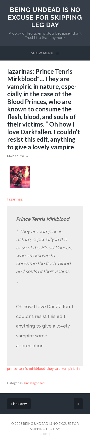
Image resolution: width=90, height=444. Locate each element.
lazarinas (14, 199)
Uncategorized (34, 383)
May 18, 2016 (17, 156)
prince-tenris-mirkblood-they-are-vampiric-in (43, 368)
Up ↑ (47, 434)
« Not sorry (19, 404)
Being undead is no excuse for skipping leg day (45, 17)
